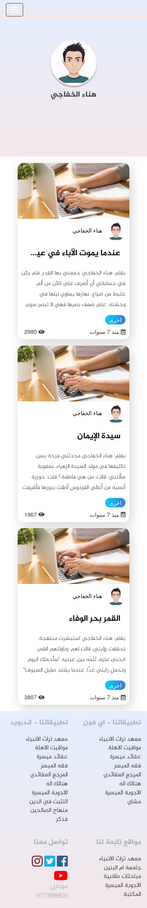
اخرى (115, 320)
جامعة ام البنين (122, 868)
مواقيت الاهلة (124, 748)
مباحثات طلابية (122, 876)
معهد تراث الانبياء (120, 739)
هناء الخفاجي (87, 230)
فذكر (62, 819)
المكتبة (132, 894)
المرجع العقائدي (122, 775)
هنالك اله (130, 784)
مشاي (134, 802)
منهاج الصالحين (49, 810)
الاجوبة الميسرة (123, 793)
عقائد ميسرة (125, 757)
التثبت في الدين (48, 802)
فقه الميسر (127, 766)
